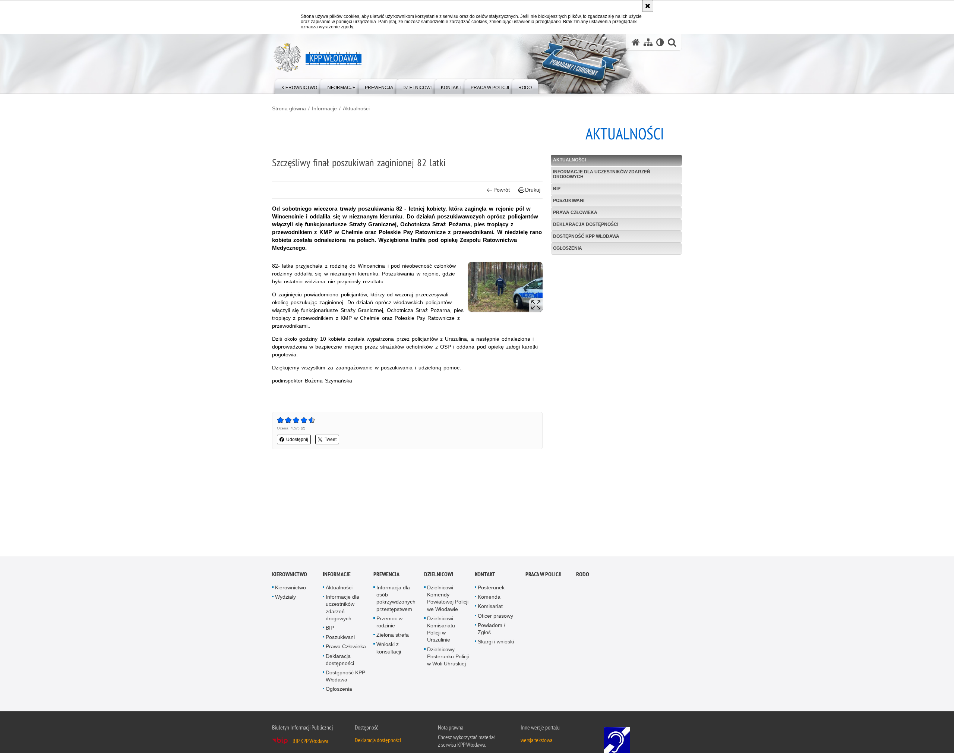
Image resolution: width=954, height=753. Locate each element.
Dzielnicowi (438, 575)
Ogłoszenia (567, 248)
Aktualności (356, 108)
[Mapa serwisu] (648, 42)
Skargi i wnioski (496, 642)
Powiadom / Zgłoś (491, 629)
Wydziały (285, 598)
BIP (556, 188)
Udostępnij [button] (297, 439)
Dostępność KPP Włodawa (586, 236)
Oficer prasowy (495, 617)
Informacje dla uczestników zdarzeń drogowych (601, 174)
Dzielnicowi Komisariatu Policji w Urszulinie (441, 630)
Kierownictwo (289, 575)
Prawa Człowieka (575, 212)
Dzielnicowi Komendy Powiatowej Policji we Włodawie (447, 599)
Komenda (489, 598)
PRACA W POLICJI (543, 575)
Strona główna (289, 108)
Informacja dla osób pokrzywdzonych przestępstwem (396, 599)
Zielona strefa (392, 636)
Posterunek (491, 588)
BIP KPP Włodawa (310, 741)
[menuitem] (299, 86)
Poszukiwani (568, 200)
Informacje (324, 108)
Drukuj (532, 190)
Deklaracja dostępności (585, 224)
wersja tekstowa (536, 740)
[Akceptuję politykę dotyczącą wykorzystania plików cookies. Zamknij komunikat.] (647, 6)
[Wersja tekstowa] (660, 42)
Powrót (501, 190)
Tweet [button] (331, 439)
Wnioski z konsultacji (388, 648)
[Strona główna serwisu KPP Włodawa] (636, 42)
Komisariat (490, 607)
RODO (582, 575)
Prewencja (386, 575)
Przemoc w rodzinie (389, 622)
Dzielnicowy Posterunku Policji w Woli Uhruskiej (448, 657)
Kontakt (485, 575)
